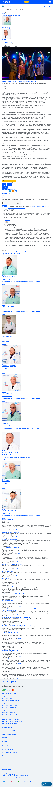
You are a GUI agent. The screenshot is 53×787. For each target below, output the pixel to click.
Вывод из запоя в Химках (8, 696)
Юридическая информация (9, 734)
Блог (8, 11)
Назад (3, 13)
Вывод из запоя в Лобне (8, 712)
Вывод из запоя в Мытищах (9, 703)
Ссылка (5, 187)
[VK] (49, 6)
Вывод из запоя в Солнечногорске (11, 716)
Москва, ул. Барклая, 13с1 (9, 774)
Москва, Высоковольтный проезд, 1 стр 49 (13, 777)
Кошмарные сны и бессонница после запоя (13, 593)
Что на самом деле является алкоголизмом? (14, 556)
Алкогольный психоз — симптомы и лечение (14, 658)
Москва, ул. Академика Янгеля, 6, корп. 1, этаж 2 (15, 775)
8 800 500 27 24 (6, 2)
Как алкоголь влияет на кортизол (10, 524)
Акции (26, 1)
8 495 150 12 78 (6, 1)
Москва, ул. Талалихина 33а (9, 773)
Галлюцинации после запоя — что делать (13, 547)
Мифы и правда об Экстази (9, 586)
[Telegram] (45, 6)
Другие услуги (5, 745)
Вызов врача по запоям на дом (10, 154)
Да (4, 185)
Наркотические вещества (17, 11)
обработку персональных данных (40, 206)
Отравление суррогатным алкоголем (12, 665)
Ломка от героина (6, 672)
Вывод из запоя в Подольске (9, 705)
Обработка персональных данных (10, 755)
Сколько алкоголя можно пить (10, 650)
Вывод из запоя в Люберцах (9, 693)
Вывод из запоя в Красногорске (10, 700)
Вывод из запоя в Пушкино (9, 710)
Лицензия (4, 737)
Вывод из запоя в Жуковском (9, 714)
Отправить (4, 206)
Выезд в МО (5, 741)
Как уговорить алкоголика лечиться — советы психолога (17, 625)
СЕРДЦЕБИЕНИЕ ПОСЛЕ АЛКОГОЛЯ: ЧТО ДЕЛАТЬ (16, 617)
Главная (4, 11)
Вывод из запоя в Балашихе (9, 698)
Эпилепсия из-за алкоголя (9, 640)
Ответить (7, 220)
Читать (18, 529)
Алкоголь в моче (6, 578)
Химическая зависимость (8, 571)
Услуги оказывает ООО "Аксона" (10, 730)
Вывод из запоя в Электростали (10, 719)
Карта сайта (4, 762)
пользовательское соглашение (16, 208)
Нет (10, 185)
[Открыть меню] (50, 2)
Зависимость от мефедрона (9, 539)
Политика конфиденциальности (9, 752)
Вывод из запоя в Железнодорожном (12, 721)
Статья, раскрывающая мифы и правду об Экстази (15, 251)
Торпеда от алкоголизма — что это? (11, 632)
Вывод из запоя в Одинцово (9, 707)
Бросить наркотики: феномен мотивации (12, 564)
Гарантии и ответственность (8, 759)
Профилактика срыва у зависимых (11, 532)
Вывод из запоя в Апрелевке (9, 723)
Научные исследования (7, 749)
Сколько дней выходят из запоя (10, 600)
